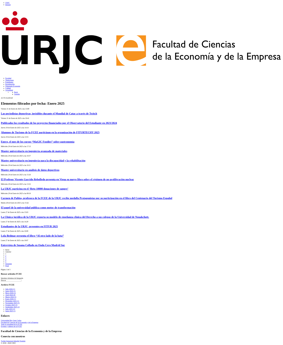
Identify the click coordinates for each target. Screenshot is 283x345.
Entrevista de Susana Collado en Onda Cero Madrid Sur (33, 245)
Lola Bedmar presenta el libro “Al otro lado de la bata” (32, 235)
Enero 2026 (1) (10, 299)
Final (7, 266)
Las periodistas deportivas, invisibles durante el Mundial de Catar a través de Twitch (49, 113)
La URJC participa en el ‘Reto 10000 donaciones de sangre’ (34, 188)
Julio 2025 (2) (10, 309)
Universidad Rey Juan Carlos (11, 320)
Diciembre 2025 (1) (12, 301)
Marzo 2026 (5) (10, 297)
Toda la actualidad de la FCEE (11, 324)
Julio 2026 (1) (10, 289)
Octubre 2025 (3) (11, 305)
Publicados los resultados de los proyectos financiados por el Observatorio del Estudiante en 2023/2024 (59, 123)
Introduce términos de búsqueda (12, 278)
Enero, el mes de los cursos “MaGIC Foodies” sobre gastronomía (37, 141)
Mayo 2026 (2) (10, 293)
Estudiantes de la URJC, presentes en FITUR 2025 (29, 226)
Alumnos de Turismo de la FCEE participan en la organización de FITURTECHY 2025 (50, 132)
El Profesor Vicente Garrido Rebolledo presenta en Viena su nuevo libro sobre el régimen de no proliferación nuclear (67, 179)
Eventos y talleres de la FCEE (11, 326)
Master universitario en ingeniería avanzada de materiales (34, 151)
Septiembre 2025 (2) (12, 307)
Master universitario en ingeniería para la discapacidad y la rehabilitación (43, 160)
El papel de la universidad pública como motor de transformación (38, 207)
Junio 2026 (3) (10, 291)
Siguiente (8, 264)
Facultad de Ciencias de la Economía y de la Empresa (19, 322)
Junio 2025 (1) (10, 311)
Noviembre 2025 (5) (12, 303)
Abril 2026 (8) (10, 295)
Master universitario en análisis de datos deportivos (30, 170)
